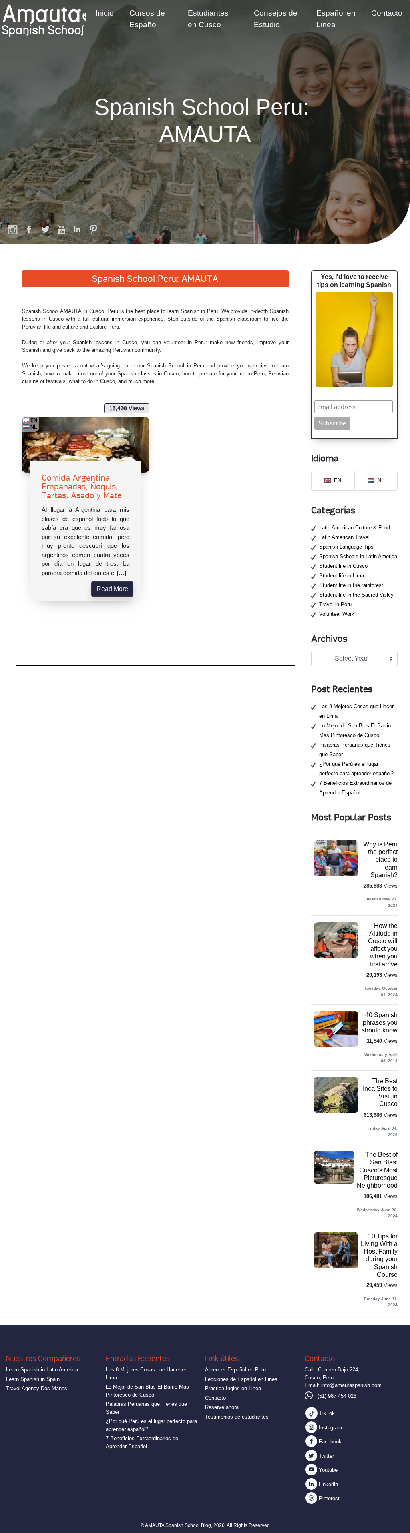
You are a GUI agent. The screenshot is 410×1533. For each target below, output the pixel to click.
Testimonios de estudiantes (237, 1417)
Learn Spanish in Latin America (42, 1370)
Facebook (329, 1442)
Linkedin (327, 1484)
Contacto (386, 13)
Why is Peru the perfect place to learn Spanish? (380, 859)
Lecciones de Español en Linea (241, 1379)
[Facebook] (29, 229)
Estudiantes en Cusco (208, 19)
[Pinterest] (93, 229)
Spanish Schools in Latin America (358, 556)
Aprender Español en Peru (235, 1370)
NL (33, 426)
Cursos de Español (147, 19)
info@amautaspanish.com (351, 1385)
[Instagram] (13, 229)
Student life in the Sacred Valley (356, 595)
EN (33, 420)
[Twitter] (45, 229)
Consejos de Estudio (275, 19)
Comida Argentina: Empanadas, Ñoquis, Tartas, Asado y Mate (82, 486)
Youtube (327, 1470)
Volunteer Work (336, 614)
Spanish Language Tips (346, 547)
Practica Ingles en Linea (233, 1388)
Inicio (105, 13)
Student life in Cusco (343, 566)
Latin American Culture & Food (354, 528)
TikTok (326, 1413)
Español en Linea (336, 19)
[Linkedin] (77, 229)
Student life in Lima (341, 576)
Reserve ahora (222, 1407)
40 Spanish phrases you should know (380, 1023)
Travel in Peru (335, 604)
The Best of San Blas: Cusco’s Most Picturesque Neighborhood (377, 1170)
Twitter (325, 1456)
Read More (112, 588)
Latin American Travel (344, 537)
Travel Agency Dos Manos (36, 1388)
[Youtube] (61, 229)
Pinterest (328, 1498)
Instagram (329, 1428)
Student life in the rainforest (351, 585)
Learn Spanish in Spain (33, 1379)
